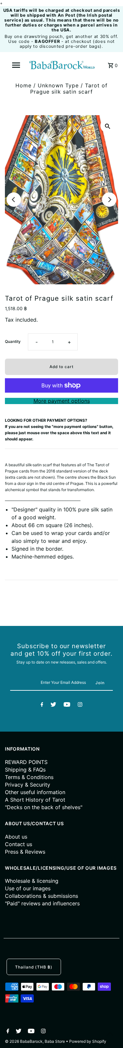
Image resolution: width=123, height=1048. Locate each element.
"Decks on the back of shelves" (43, 807)
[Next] (109, 199)
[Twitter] (53, 705)
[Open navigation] (16, 65)
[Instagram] (80, 705)
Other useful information (35, 792)
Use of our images (28, 888)
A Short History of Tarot (35, 799)
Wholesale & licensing (31, 881)
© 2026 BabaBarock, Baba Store (35, 1041)
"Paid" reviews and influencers (42, 903)
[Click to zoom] (107, 125)
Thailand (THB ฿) (33, 967)
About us (16, 836)
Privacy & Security (27, 784)
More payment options (61, 401)
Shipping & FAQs (25, 769)
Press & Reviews (25, 851)
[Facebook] (42, 705)
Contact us (18, 844)
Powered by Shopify (87, 1041)
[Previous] (14, 199)
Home (23, 85)
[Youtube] (67, 705)
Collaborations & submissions (41, 896)
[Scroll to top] (109, 1034)
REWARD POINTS (26, 762)
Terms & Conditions (29, 777)
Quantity (13, 341)
